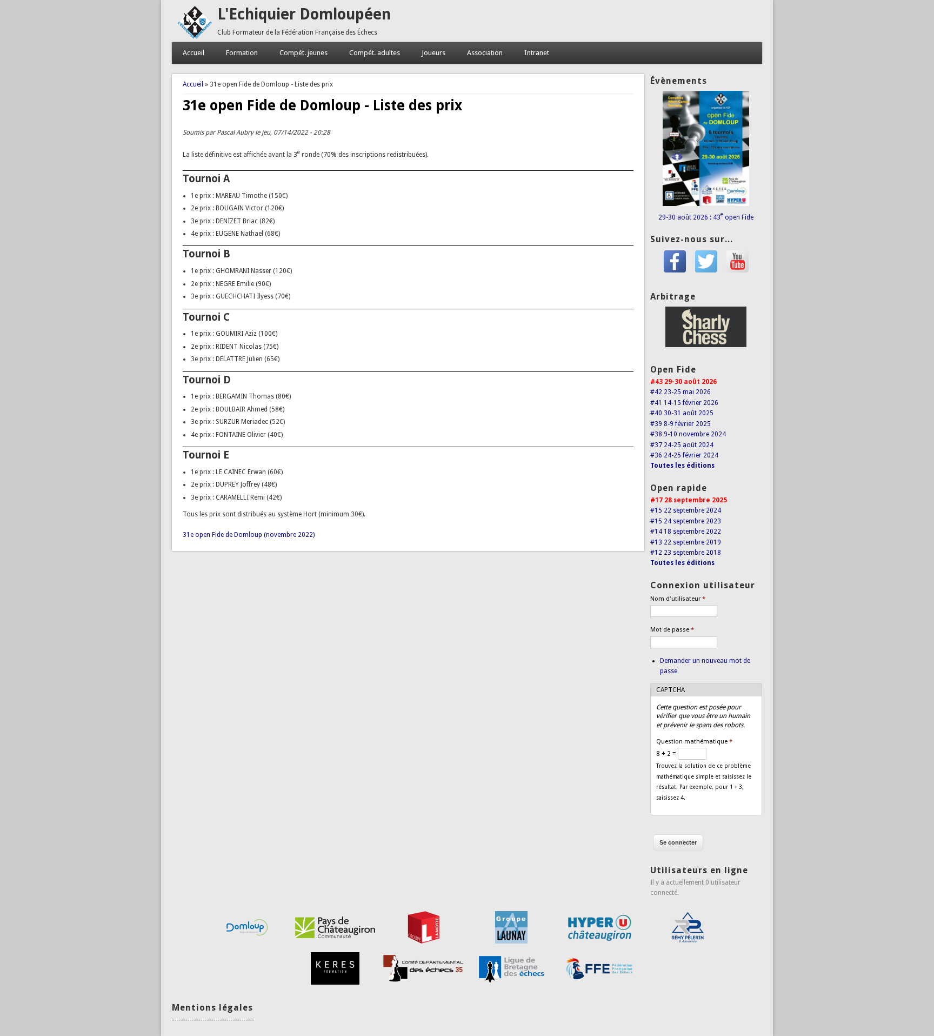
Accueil (193, 53)
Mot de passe (672, 629)
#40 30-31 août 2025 (681, 413)
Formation (242, 53)
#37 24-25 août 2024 (681, 445)
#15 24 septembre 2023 (685, 521)
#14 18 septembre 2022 (685, 531)
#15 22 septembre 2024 (685, 510)
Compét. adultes (374, 53)
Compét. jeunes (303, 53)
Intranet (536, 53)
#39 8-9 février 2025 (680, 424)
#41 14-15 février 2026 (684, 403)
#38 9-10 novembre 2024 (688, 434)
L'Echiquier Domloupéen (304, 14)
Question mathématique (694, 741)
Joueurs (433, 53)
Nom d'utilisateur (677, 598)
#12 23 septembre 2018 (685, 552)
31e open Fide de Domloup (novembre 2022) (249, 535)
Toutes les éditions (682, 465)
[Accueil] (194, 37)
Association (485, 53)
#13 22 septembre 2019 (685, 542)
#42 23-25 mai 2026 (680, 392)
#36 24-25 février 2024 (684, 455)
